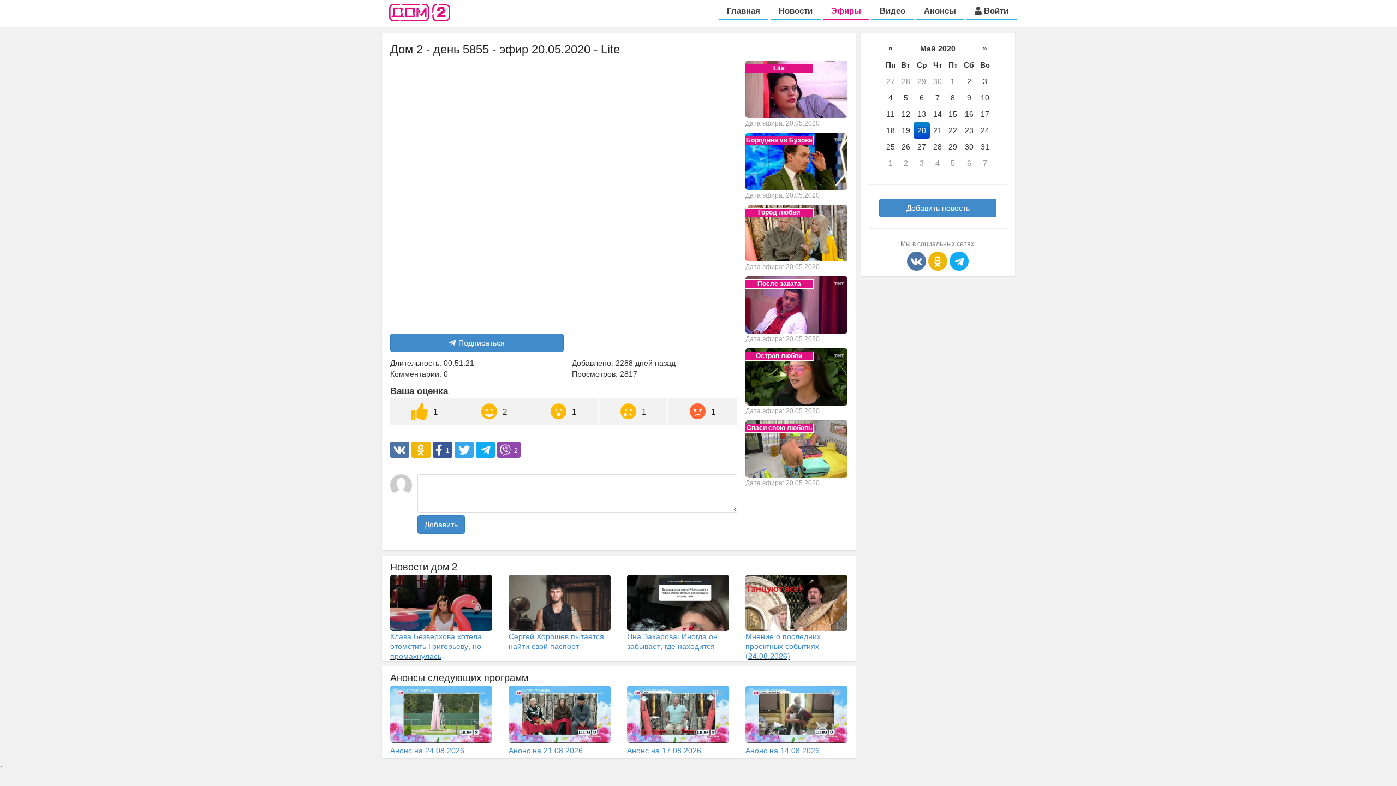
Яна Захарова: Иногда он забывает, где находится (672, 640)
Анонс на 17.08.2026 (664, 750)
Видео (892, 10)
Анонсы (940, 10)
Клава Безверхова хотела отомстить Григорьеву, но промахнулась (436, 645)
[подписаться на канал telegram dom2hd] (959, 260)
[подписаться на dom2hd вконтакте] (917, 260)
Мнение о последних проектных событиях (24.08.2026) (783, 645)
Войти (995, 10)
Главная (743, 10)
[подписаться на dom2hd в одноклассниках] (939, 260)
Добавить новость (938, 208)
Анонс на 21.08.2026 (546, 750)
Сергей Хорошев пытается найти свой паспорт (556, 640)
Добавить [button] (441, 524)
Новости (796, 10)
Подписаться (481, 342)
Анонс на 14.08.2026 (782, 750)
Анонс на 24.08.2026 (427, 750)
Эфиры (846, 10)
